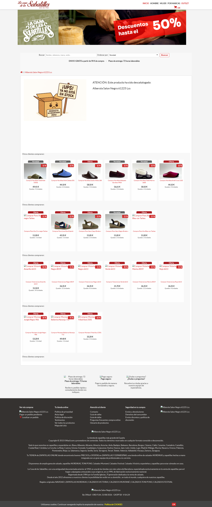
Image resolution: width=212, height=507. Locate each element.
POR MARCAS (174, 3)
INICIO (146, 3)
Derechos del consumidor (136, 414)
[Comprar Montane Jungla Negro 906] (35, 320)
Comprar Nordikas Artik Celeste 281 (62, 180)
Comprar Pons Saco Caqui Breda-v (90, 231)
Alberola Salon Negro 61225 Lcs (38, 72)
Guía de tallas (95, 414)
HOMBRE (154, 3)
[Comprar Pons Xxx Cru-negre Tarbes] (35, 218)
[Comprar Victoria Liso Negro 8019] (62, 269)
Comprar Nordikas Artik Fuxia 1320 (171, 180)
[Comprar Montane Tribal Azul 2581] (89, 320)
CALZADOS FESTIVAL (162, 482)
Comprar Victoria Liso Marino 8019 (144, 282)
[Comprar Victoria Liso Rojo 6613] (170, 269)
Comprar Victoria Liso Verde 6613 (117, 282)
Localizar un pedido (30, 417)
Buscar (42, 55)
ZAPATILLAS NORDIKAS (76, 482)
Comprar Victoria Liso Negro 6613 (90, 282)
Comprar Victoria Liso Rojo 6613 (171, 282)
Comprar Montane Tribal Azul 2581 (90, 332)
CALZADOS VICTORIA (98, 482)
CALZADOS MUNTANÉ (119, 482)
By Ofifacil (86, 495)
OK (173, 504)
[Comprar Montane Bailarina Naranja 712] (62, 320)
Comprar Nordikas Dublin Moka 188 (90, 180)
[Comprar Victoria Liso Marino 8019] (143, 269)
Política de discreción (64, 417)
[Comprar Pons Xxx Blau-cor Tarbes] (143, 218)
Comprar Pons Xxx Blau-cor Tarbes (144, 231)
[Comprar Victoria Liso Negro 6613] (89, 269)
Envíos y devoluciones (134, 412)
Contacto (94, 412)
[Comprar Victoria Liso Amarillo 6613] (35, 269)
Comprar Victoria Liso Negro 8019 (63, 282)
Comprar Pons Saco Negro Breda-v (117, 231)
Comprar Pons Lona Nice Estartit (62, 231)
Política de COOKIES (113, 504)
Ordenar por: (102, 55)
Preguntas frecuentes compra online (105, 420)
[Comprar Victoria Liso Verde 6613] (116, 269)
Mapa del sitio (61, 425)
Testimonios (60, 420)
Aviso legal (59, 414)
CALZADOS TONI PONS (141, 482)
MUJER (163, 3)
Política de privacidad (64, 412)
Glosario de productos (99, 423)
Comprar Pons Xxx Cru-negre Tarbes (35, 231)
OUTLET (185, 3)
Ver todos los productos (65, 423)
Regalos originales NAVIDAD (52, 482)
